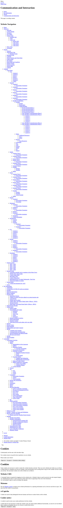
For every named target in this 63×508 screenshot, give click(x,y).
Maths (17, 134)
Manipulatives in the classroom (20, 344)
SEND (5, 14)
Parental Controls (14, 320)
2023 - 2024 (13, 267)
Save (14, 506)
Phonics (18, 139)
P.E (17, 149)
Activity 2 (27, 117)
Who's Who (10, 47)
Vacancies (9, 33)
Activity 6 (27, 132)
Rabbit (11, 152)
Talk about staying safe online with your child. (21, 322)
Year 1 (20, 136)
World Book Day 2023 (15, 427)
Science (18, 146)
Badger (11, 197)
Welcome (9, 30)
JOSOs (14, 377)
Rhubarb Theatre (14, 430)
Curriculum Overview (12, 340)
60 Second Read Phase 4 (28, 110)
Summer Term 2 (17, 166)
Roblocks (15, 311)
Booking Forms (13, 53)
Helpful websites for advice (16, 318)
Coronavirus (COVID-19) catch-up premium (18, 289)
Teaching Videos (17, 356)
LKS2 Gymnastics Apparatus (20, 388)
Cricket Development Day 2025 (17, 283)
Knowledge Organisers (21, 85)
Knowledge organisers (21, 214)
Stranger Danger (14, 303)
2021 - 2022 (13, 264)
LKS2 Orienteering (17, 395)
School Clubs (10, 35)
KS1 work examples (18, 406)
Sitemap (6, 435)
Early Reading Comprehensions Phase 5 (32, 124)
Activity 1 (27, 116)
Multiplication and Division (22, 359)
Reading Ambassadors (15, 419)
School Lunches (11, 64)
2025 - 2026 (13, 269)
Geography (18, 142)
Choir (11, 38)
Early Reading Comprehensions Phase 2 (32, 113)
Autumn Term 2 (17, 156)
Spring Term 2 (16, 160)
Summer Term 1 (17, 163)
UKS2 (14, 373)
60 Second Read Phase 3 (28, 109)
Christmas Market (20, 365)
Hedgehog (12, 203)
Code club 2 (16, 44)
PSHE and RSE (14, 401)
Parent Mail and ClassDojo (13, 62)
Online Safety (10, 307)
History (18, 150)
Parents (5, 49)
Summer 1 (15, 78)
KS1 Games (16, 394)
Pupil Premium (10, 326)
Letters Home (10, 59)
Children (6, 69)
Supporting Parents (14, 296)
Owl (11, 71)
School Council (10, 262)
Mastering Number (17, 347)
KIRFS (14, 345)
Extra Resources (23, 141)
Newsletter (18, 201)
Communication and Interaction (11, 15)
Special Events (10, 271)
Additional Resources (24, 135)
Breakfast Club (10, 55)
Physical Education (14, 387)
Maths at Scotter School (18, 361)
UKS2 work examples (18, 409)
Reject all (3, 460)
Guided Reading (23, 106)
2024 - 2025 (13, 268)
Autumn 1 (15, 73)
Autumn (15, 219)
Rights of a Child (11, 410)
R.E (17, 143)
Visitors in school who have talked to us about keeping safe (24, 297)
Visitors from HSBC (21, 363)
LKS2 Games (16, 398)
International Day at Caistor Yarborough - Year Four (22, 279)
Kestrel (11, 239)
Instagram (15, 316)
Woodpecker (13, 218)
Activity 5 (27, 121)
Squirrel (12, 82)
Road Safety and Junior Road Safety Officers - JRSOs (23, 304)
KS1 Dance (16, 391)
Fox (11, 229)
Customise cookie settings (19, 460)
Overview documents (21, 348)
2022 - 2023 (13, 265)
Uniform (9, 67)
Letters (14, 81)
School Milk (10, 66)
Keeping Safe (10, 294)
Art (10, 369)
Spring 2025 (16, 41)
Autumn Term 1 (17, 153)
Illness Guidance (11, 293)
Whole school (19, 355)
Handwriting (22, 105)
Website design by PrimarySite (11, 442)
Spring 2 (15, 77)
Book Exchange (17, 424)
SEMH (8, 336)
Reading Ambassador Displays (20, 422)
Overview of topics (17, 351)
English (18, 102)
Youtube (15, 312)
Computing (12, 374)
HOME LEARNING (18, 100)
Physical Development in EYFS (20, 390)
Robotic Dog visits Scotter (16, 273)
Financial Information (12, 291)
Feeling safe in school (15, 300)
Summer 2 (15, 80)
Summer (15, 222)
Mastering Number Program (23, 352)
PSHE (17, 148)
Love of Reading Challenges (17, 428)
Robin (11, 172)
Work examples (16, 379)
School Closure (10, 63)
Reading (18, 170)
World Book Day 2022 (15, 426)
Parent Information (14, 319)
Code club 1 (16, 42)
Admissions (9, 287)
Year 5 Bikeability (17, 397)
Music (11, 386)
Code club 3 (16, 45)
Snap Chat (15, 314)
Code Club (12, 40)
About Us (6, 29)
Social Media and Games (16, 309)
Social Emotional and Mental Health (18, 333)
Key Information (8, 13)
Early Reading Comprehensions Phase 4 (32, 123)
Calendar (9, 56)
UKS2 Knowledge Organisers (20, 405)
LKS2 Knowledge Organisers (20, 404)
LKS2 (14, 372)
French (11, 381)
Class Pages (10, 70)
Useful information (17, 217)
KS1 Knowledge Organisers (20, 402)
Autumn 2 (15, 74)
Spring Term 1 (16, 159)
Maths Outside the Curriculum (20, 362)
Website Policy (7, 438)
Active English (19, 195)
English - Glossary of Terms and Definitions (17, 412)
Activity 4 (27, 120)
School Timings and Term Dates (14, 58)
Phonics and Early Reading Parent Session (20, 415)
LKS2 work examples (18, 408)
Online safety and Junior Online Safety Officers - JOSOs (23, 301)
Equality (9, 290)
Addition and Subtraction (22, 358)
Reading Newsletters (15, 417)
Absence (9, 51)
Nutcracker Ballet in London (17, 280)
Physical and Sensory (15, 334)
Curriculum (6, 338)
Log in (2, 2)
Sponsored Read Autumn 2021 (20, 420)
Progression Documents (18, 350)
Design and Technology (15, 380)
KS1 (14, 370)
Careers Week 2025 (14, 275)
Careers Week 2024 (14, 278)
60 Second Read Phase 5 (28, 112)
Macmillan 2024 (14, 276)
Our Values (9, 34)
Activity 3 (27, 118)
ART (17, 145)
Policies (9, 323)
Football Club (13, 37)
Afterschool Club (11, 52)
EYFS (20, 138)
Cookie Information (8, 437)
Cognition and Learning (15, 330)
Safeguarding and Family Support (15, 327)
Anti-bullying (13, 298)
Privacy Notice (10, 325)
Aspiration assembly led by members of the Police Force (23, 272)
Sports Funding (10, 337)
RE (10, 399)
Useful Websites (17, 366)
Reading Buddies (17, 423)
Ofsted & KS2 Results (12, 305)
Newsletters (9, 60)
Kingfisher (12, 253)
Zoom (14, 315)
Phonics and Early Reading (13, 413)
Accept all (9, 460)
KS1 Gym (15, 392)
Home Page (3, 4)
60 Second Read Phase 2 (28, 107)
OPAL (8, 285)
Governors (9, 48)
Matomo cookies (8, 486)
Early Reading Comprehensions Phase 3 (32, 114)
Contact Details (10, 31)
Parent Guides (13, 308)
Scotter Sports (10, 282)
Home (5, 11)
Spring (14, 221)
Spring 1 (15, 76)
